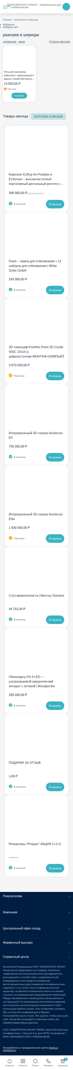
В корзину (19, 95)
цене (21, 41)
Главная (7, 19)
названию (9, 41)
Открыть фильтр (59, 41)
